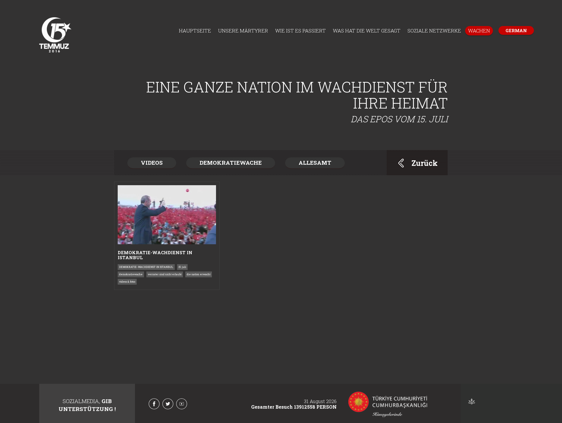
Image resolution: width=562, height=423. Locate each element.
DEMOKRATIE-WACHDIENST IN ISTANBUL (146, 267)
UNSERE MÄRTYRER (243, 30)
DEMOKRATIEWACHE (231, 162)
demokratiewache (131, 274)
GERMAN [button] (516, 30)
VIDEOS (152, 162)
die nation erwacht (198, 274)
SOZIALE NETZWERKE (434, 30)
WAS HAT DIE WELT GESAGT (366, 30)
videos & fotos (127, 281)
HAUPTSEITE (195, 30)
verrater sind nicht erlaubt (164, 274)
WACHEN (479, 30)
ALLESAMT (315, 162)
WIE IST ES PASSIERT (300, 30)
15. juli (182, 267)
